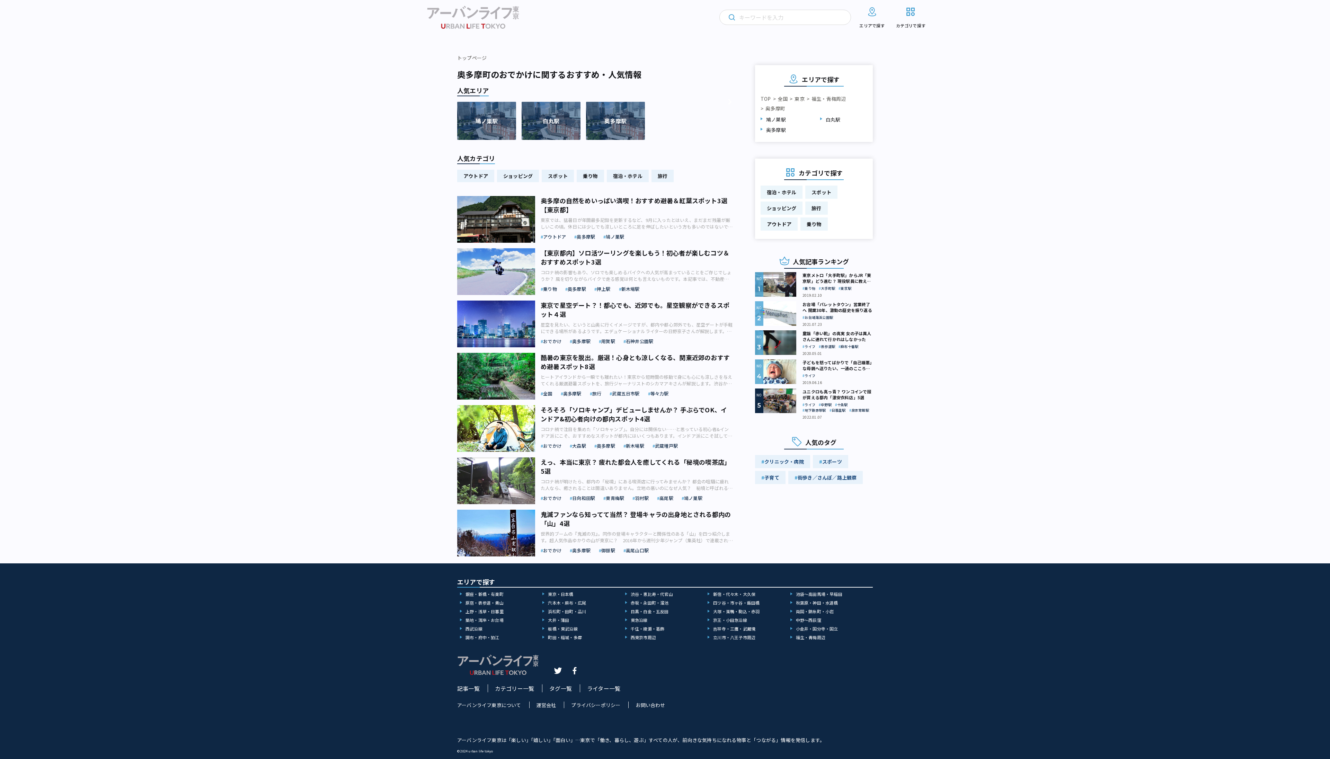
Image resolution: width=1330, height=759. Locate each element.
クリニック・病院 (784, 461)
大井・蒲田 (558, 620)
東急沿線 (639, 620)
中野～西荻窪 (808, 620)
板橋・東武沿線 (562, 629)
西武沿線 (474, 629)
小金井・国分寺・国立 (817, 629)
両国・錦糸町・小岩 (815, 611)
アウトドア (475, 175)
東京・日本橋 (560, 594)
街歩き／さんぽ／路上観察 (827, 477)
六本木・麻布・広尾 (567, 603)
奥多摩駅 (776, 129)
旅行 (662, 175)
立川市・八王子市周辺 (734, 637)
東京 (799, 98)
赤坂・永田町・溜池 (650, 603)
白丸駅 (833, 119)
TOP (766, 98)
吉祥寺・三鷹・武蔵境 (734, 629)
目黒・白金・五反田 (650, 611)
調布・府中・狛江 (482, 637)
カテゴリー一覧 (514, 688)
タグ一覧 (560, 688)
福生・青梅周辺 (829, 98)
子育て (771, 477)
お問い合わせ (650, 705)
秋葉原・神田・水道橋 (817, 603)
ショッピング (518, 175)
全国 (783, 98)
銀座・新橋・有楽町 (485, 594)
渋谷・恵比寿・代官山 (652, 594)
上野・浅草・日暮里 (485, 611)
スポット (558, 175)
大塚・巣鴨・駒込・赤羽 (736, 611)
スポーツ (832, 461)
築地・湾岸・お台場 (485, 620)
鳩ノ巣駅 (776, 119)
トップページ (472, 57)
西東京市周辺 (643, 637)
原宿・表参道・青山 (485, 603)
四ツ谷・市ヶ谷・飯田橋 (736, 603)
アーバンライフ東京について (489, 705)
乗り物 (590, 175)
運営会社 (546, 705)
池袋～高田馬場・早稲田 (819, 594)
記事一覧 (468, 688)
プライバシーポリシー (595, 705)
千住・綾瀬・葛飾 (648, 629)
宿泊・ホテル (627, 175)
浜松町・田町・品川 (567, 611)
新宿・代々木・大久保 (734, 594)
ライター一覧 (603, 688)
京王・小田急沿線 (730, 620)
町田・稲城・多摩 (565, 637)
